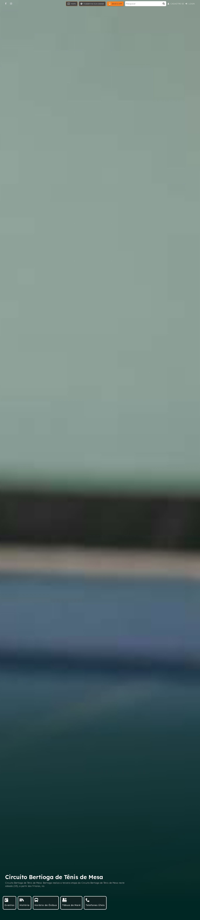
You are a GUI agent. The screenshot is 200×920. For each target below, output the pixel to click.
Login (191, 3)
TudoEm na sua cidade (93, 4)
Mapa (73, 4)
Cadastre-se (177, 3)
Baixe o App (117, 4)
